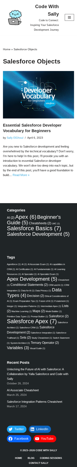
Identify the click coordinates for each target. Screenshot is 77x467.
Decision (35, 295)
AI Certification (24, 269)
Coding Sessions (51, 458)
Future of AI (46, 301)
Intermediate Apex (51, 306)
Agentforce (14, 264)
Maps (39, 311)
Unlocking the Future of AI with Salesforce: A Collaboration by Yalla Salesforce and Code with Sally (37, 374)
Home (6, 49)
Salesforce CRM (29, 327)
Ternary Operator (45, 342)
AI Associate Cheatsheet (23, 390)
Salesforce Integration (43, 333)
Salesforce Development (38, 234)
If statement (61, 301)
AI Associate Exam (38, 264)
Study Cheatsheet (42, 338)
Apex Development (32, 279)
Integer (12, 306)
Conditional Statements (29, 284)
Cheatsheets (40, 223)
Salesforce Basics (34, 228)
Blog (31, 458)
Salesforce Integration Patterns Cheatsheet (35, 401)
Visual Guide (37, 348)
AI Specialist (29, 274)
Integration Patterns (29, 306)
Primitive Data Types (18, 316)
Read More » (21, 175)
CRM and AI (56, 285)
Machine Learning (21, 311)
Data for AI (28, 290)
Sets (25, 337)
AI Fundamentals (44, 269)
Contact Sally (38, 463)
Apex (25, 217)
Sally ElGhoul (15, 137)
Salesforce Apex (32, 321)
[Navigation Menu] (69, 17)
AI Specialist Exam (48, 274)
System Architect (20, 343)
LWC (56, 223)
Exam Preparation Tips (25, 301)
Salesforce (59, 316)
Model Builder (54, 311)
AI (10, 217)
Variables (18, 348)
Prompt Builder (39, 316)
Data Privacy (43, 290)
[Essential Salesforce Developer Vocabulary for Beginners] (38, 94)
